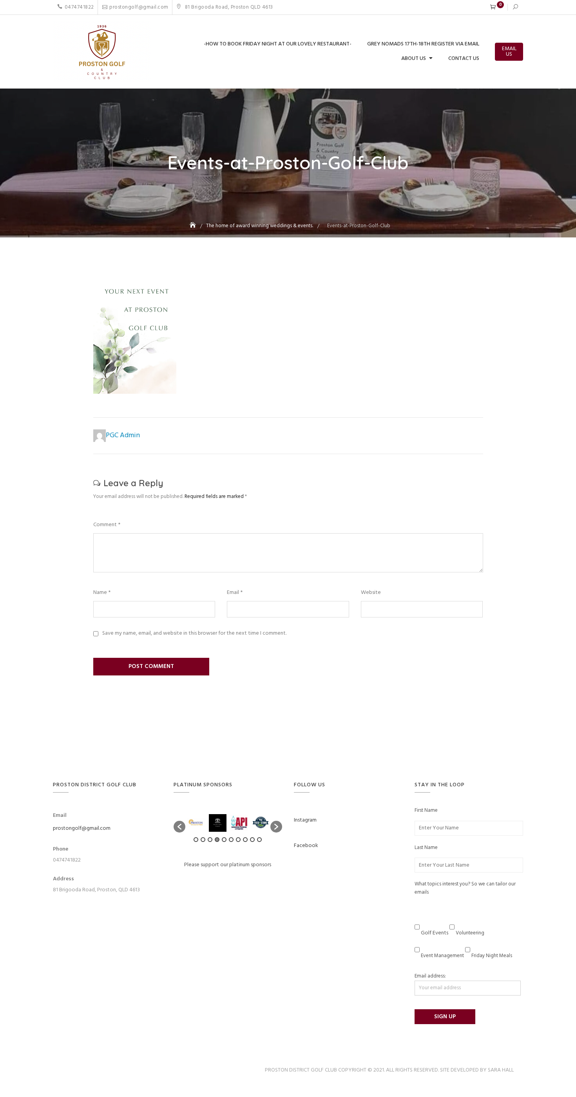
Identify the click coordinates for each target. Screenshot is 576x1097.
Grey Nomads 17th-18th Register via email (423, 44)
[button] (179, 827)
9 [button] (252, 839)
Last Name (426, 848)
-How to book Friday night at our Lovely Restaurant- (277, 44)
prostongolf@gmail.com (138, 7)
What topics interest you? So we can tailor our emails (465, 888)
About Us (413, 58)
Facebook (306, 845)
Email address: (430, 976)
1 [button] (196, 839)
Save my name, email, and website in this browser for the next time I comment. (194, 633)
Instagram (305, 820)
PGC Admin (123, 435)
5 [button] (224, 839)
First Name (426, 811)
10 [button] (259, 839)
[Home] (193, 225)
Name (101, 592)
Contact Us (463, 58)
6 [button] (231, 839)
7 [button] (238, 839)
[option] (196, 822)
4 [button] (217, 839)
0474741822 (79, 7)
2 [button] (203, 839)
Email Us (509, 51)
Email (235, 592)
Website (371, 592)
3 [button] (210, 839)
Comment (106, 525)
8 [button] (245, 839)
